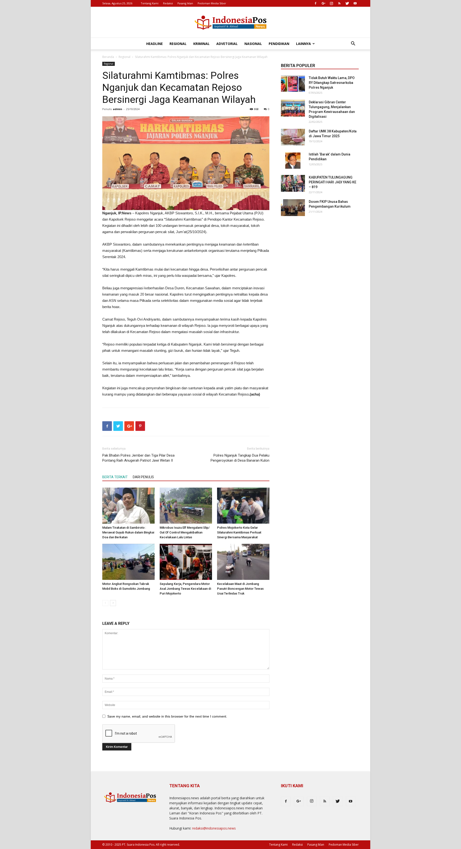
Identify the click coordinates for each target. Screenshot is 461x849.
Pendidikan (279, 43)
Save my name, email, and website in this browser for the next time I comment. (167, 716)
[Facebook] (315, 3)
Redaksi (168, 3)
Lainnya (303, 43)
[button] (353, 44)
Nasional (253, 43)
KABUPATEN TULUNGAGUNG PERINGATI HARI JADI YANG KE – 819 (332, 182)
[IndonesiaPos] (230, 22)
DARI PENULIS (143, 477)
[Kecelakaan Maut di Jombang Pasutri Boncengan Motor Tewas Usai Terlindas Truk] (243, 562)
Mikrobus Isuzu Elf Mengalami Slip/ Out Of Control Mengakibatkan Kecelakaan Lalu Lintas (185, 532)
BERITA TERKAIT (115, 477)
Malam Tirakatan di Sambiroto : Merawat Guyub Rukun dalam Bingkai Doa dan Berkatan (128, 532)
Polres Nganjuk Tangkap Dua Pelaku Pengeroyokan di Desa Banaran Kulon (240, 458)
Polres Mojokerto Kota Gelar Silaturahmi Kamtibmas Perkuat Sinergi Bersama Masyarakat (239, 532)
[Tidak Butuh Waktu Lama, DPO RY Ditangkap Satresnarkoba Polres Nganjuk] (293, 83)
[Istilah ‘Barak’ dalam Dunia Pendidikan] (293, 160)
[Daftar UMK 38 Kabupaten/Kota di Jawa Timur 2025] (293, 137)
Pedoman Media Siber (212, 3)
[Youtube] (355, 3)
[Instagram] (331, 3)
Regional (178, 43)
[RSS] (339, 3)
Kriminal (201, 43)
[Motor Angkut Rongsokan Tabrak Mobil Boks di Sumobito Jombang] (128, 562)
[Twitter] (347, 3)
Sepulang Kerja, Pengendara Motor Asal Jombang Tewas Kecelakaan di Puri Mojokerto (185, 588)
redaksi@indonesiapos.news (214, 828)
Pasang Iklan (185, 3)
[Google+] (323, 3)
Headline (154, 43)
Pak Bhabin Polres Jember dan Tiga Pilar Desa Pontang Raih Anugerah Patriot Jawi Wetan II (138, 458)
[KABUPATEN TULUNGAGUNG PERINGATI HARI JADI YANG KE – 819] (293, 183)
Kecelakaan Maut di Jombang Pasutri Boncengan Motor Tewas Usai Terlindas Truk (240, 588)
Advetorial (227, 43)
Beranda (108, 57)
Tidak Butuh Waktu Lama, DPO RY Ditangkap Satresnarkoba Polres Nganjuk (332, 82)
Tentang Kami (149, 3)
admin (117, 109)
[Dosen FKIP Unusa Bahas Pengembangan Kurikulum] (293, 207)
